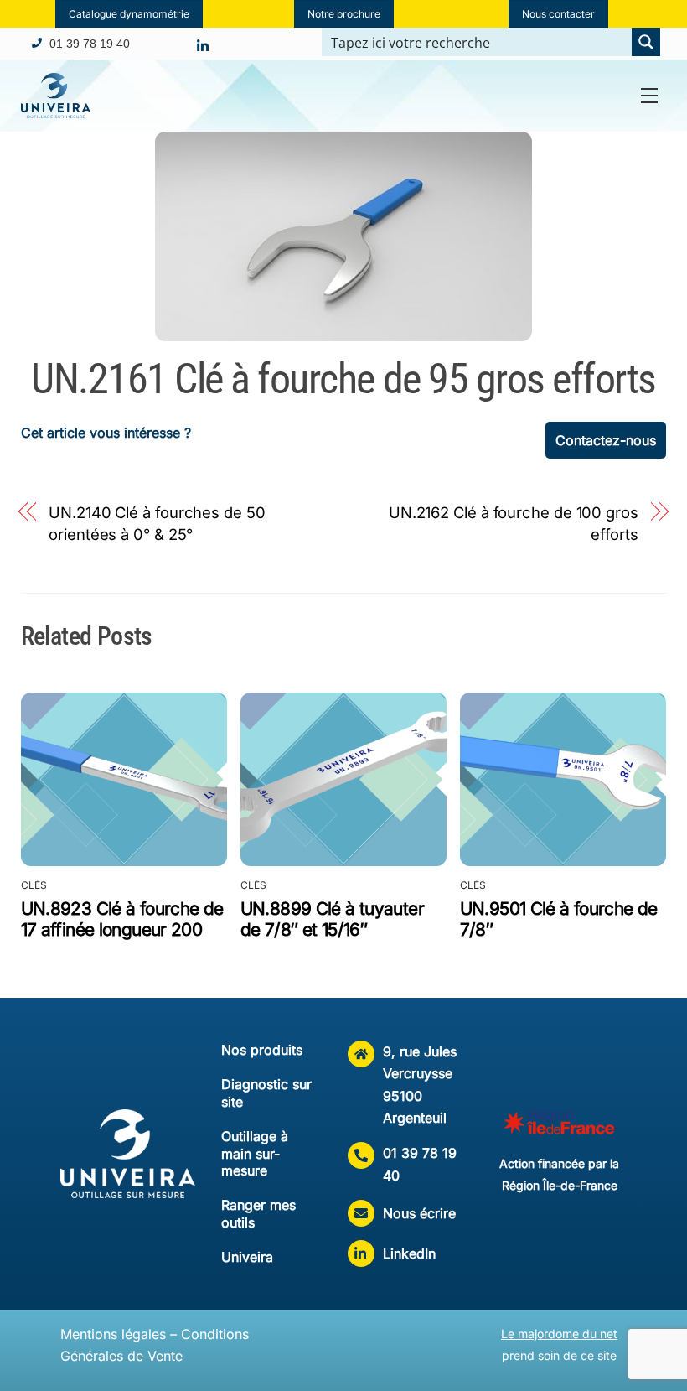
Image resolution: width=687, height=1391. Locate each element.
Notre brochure (343, 14)
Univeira (247, 1256)
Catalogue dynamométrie (129, 14)
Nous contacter (558, 14)
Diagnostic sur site (266, 1093)
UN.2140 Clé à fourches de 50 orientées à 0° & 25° (157, 523)
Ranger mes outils (258, 1213)
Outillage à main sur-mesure (254, 1154)
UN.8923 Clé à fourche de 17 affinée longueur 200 (122, 919)
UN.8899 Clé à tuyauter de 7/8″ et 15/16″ (332, 919)
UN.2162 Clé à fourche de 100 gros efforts (513, 523)
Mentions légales (113, 1334)
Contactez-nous (605, 440)
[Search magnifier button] (646, 42)
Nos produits (261, 1049)
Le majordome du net (559, 1333)
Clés (34, 885)
